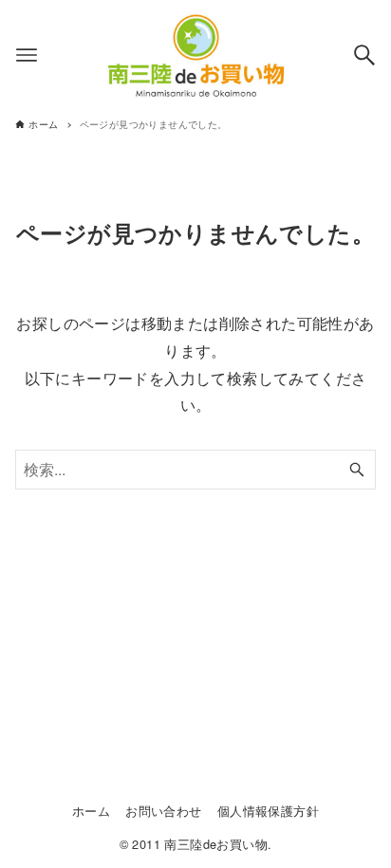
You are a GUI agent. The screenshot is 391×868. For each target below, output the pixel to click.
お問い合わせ (163, 811)
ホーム (91, 811)
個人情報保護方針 (268, 811)
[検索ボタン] (364, 55)
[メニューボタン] (27, 55)
